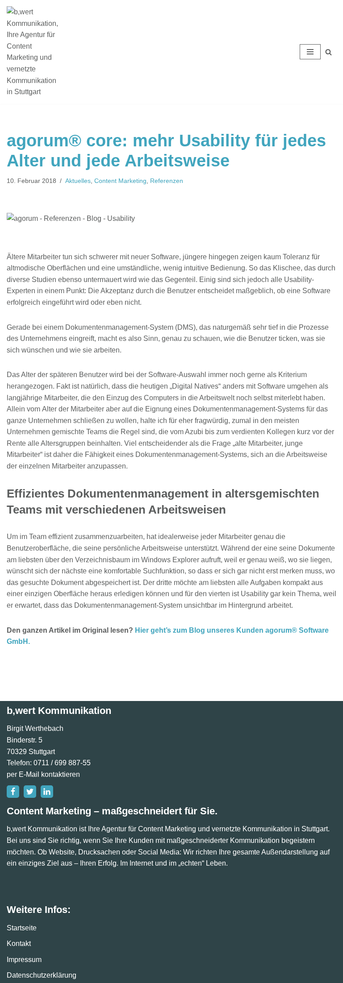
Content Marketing (120, 180)
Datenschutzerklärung (41, 975)
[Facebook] (13, 791)
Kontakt (19, 943)
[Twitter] (30, 791)
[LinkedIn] (47, 791)
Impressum (24, 959)
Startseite (22, 928)
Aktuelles (78, 180)
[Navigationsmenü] (310, 51)
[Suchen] (328, 52)
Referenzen (166, 180)
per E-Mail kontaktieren (43, 774)
